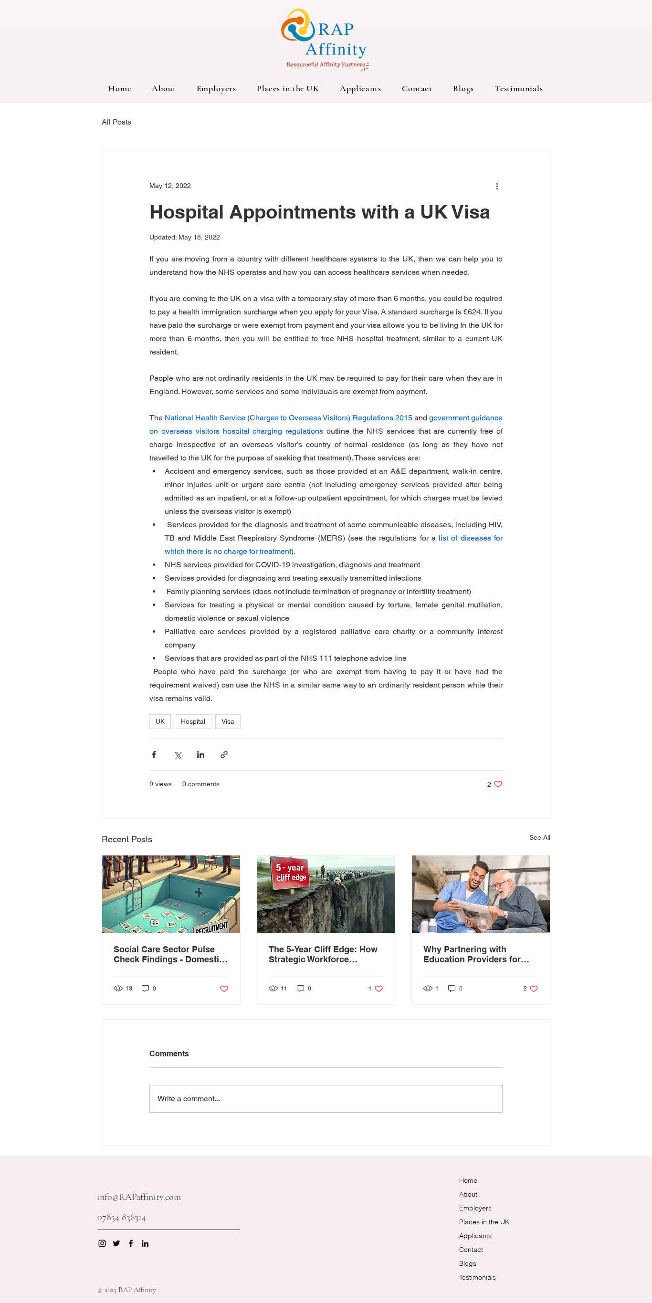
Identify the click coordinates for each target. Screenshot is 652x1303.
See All (539, 837)
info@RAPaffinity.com (139, 1197)
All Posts (116, 121)
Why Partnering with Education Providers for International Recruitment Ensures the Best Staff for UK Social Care (476, 954)
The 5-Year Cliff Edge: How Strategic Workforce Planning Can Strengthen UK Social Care (323, 954)
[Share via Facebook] (153, 754)
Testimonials (477, 1277)
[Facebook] (131, 1243)
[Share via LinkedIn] (200, 754)
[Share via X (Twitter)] (177, 754)
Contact (471, 1249)
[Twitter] (116, 1243)
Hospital (193, 721)
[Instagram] (102, 1243)
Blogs (467, 1263)
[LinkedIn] (145, 1243)
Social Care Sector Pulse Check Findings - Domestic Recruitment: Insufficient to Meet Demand (169, 954)
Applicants (475, 1235)
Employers (475, 1208)
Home (468, 1180)
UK (160, 721)
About (468, 1194)
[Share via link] (224, 754)
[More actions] (497, 185)
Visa (227, 721)
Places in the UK (484, 1222)
